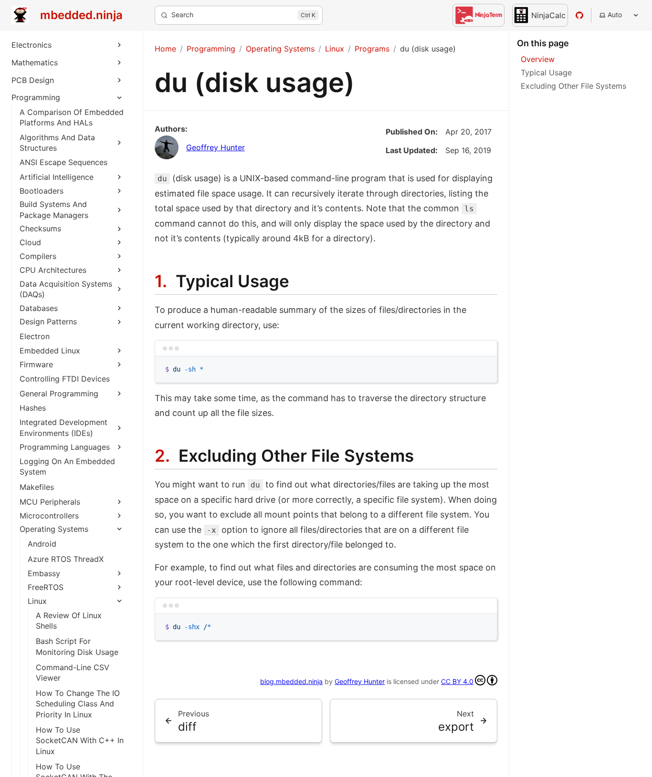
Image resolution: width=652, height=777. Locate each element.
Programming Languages (65, 447)
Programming (35, 97)
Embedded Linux (50, 350)
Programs (372, 48)
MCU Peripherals (50, 502)
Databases (39, 308)
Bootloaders (41, 191)
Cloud (30, 242)
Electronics (31, 45)
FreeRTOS (45, 587)
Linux (37, 601)
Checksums (40, 228)
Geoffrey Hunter (215, 147)
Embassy (44, 573)
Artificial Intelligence (57, 177)
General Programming (59, 393)
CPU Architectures (53, 270)
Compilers (38, 256)
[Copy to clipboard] (485, 367)
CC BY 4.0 (457, 681)
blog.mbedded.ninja (291, 681)
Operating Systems (54, 529)
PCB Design (32, 80)
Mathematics (34, 62)
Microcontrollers (49, 515)
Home (165, 48)
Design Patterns (48, 321)
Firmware (36, 364)
